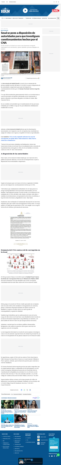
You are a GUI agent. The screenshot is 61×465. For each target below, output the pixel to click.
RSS (3, 440)
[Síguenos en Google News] (30, 390)
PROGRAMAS (18, 436)
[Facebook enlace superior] (56, 1)
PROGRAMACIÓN (52, 18)
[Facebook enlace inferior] (54, 456)
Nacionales (6, 28)
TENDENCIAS (28, 18)
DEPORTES (44, 18)
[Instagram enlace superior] (58, 1)
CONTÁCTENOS (6, 436)
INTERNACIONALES (36, 18)
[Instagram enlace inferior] (56, 456)
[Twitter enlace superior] (54, 1)
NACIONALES (8, 18)
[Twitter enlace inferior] (49, 456)
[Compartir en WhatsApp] (24, 390)
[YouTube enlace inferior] (52, 456)
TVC (7, 1)
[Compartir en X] (27, 390)
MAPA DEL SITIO (6, 438)
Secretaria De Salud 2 (17, 394)
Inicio (2, 28)
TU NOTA (3, 1)
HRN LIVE (17, 453)
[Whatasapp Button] (58, 454)
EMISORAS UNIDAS (12, 1)
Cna (12, 394)
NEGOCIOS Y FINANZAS (18, 18)
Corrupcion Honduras (27, 394)
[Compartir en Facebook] (21, 390)
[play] (31, 460)
